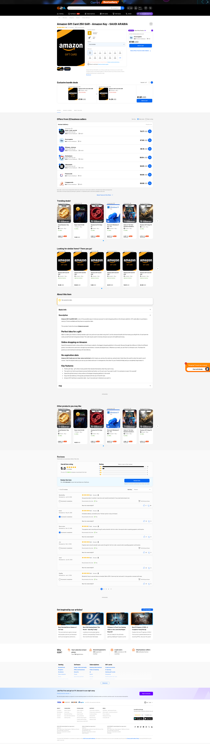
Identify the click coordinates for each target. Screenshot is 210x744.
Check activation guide (103, 64)
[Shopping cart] (150, 8)
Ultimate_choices (70, 147)
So (131, 38)
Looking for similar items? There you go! (74, 248)
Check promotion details (63, 693)
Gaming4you (68, 156)
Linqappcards (69, 182)
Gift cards (65, 17)
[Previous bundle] (149, 82)
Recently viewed (67, 110)
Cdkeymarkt (68, 164)
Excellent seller (70, 132)
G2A (59, 17)
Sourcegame (138, 36)
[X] (149, 727)
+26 (120, 57)
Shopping (71, 17)
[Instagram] (146, 727)
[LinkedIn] (152, 727)
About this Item (78, 110)
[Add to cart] (150, 131)
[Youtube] (138, 727)
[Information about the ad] (71, 128)
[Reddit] (143, 727)
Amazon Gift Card (86, 17)
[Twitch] (141, 727)
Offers (59, 110)
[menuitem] (60, 14)
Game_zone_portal (71, 130)
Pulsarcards (68, 173)
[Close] (208, 2)
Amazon (78, 17)
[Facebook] (135, 727)
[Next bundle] (152, 82)
